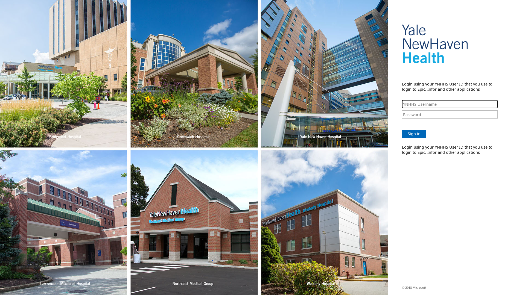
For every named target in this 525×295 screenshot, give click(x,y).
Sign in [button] (414, 133)
